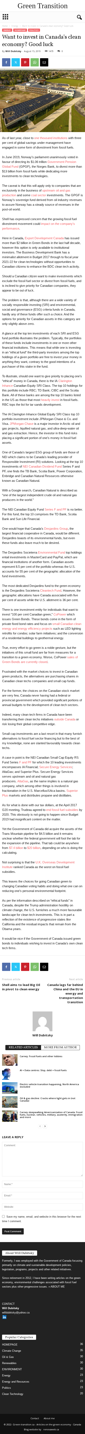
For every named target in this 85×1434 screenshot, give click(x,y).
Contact (35, 1418)
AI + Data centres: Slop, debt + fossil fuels (43, 1070)
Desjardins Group (56, 528)
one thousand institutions (50, 138)
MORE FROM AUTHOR (60, 1047)
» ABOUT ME (56, 1286)
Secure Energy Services (55, 767)
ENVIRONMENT (12, 1369)
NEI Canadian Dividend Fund (42, 466)
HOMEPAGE (20, 30)
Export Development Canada (44, 238)
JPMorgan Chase (21, 423)
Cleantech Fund (50, 590)
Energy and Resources (15, 1381)
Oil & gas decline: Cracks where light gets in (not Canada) (47, 1099)
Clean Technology (12, 1394)
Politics (34, 30)
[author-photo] (42, 1021)
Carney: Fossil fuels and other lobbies (41, 1056)
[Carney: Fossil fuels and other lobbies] (10, 1060)
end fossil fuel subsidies (62, 810)
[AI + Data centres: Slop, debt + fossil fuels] (10, 1074)
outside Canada (64, 719)
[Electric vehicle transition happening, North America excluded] (10, 1088)
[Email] (44, 62)
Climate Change (11, 1350)
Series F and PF (55, 509)
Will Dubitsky (13, 51)
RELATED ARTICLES (23, 1047)
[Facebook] (6, 62)
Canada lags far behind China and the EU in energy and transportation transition (65, 993)
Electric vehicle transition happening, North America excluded (49, 1085)
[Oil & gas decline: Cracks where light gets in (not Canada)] (10, 1102)
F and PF (25, 762)
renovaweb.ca (51, 1429)
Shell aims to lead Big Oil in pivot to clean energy (21, 987)
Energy (15, 25)
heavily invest (50, 400)
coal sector (38, 195)
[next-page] (45, 1126)
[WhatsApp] (35, 62)
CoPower (60, 614)
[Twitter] (16, 62)
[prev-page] (40, 1126)
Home (5, 25)
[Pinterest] (25, 62)
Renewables (9, 1363)
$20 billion (33, 848)
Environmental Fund (51, 552)
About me (49, 1418)
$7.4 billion (16, 848)
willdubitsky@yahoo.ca (16, 1312)
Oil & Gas (8, 1357)
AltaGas (22, 781)
